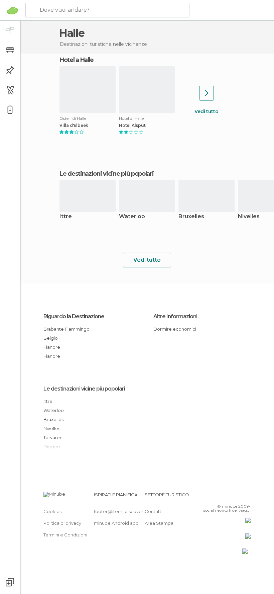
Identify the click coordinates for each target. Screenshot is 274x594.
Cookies (52, 511)
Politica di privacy (62, 523)
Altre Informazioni (175, 316)
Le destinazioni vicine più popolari (106, 174)
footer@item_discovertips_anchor (131, 511)
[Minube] (12, 10)
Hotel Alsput (132, 125)
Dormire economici (174, 329)
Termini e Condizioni (65, 534)
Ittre (65, 217)
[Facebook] (220, 497)
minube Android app (116, 523)
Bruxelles (191, 217)
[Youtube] (246, 497)
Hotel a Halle (76, 60)
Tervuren (52, 437)
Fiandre (51, 347)
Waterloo (132, 217)
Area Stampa (159, 523)
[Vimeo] (238, 497)
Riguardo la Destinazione (73, 316)
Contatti (153, 511)
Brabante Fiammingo (66, 329)
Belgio (50, 338)
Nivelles (51, 428)
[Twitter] (229, 497)
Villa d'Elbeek (73, 125)
